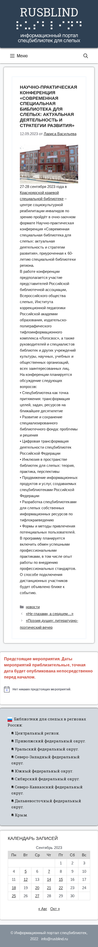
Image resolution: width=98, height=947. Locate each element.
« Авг (42, 909)
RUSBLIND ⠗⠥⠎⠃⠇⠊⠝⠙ (49, 18)
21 (49, 888)
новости (33, 607)
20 (37, 888)
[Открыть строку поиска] (85, 55)
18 (14, 888)
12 (26, 879)
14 (49, 879)
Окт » (55, 909)
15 (61, 879)
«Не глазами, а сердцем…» (49, 614)
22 (61, 888)
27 (37, 896)
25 (14, 896)
